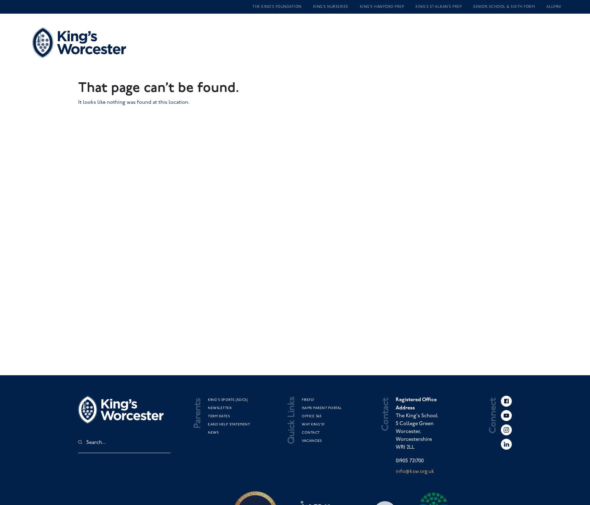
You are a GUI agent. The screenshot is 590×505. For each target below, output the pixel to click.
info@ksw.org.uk (415, 471)
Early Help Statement (229, 424)
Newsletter (219, 408)
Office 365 (311, 416)
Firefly (308, 400)
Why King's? (313, 424)
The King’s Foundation (276, 6)
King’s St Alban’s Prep (439, 6)
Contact (311, 433)
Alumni (553, 6)
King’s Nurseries (330, 6)
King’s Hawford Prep (382, 6)
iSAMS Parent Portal (322, 408)
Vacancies (312, 441)
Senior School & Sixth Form (504, 6)
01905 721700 (410, 461)
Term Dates (219, 416)
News (213, 433)
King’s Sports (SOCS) (228, 400)
